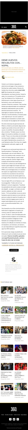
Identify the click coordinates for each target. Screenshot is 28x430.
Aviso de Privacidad (17, 428)
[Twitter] (14, 419)
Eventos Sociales (9, 414)
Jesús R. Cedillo (10, 77)
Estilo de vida (17, 414)
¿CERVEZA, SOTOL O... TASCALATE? (13, 245)
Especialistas (5, 52)
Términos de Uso (10, 428)
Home (2, 414)
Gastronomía (14, 250)
